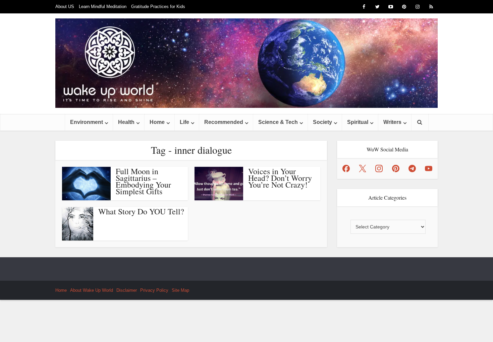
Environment (86, 122)
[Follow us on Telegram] (412, 168)
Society (322, 122)
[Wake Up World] (246, 63)
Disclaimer (126, 290)
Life (184, 122)
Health (126, 122)
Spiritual (357, 122)
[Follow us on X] (362, 168)
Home (157, 122)
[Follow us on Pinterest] (395, 168)
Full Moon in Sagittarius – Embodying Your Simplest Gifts (143, 181)
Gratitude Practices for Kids (158, 6)
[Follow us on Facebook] (346, 168)
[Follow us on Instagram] (379, 168)
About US (64, 6)
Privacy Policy (154, 290)
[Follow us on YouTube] (428, 168)
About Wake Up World (91, 290)
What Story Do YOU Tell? (141, 211)
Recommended (223, 122)
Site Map (180, 290)
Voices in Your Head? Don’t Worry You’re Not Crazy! (280, 178)
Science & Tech (278, 122)
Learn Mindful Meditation (102, 6)
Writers (392, 122)
